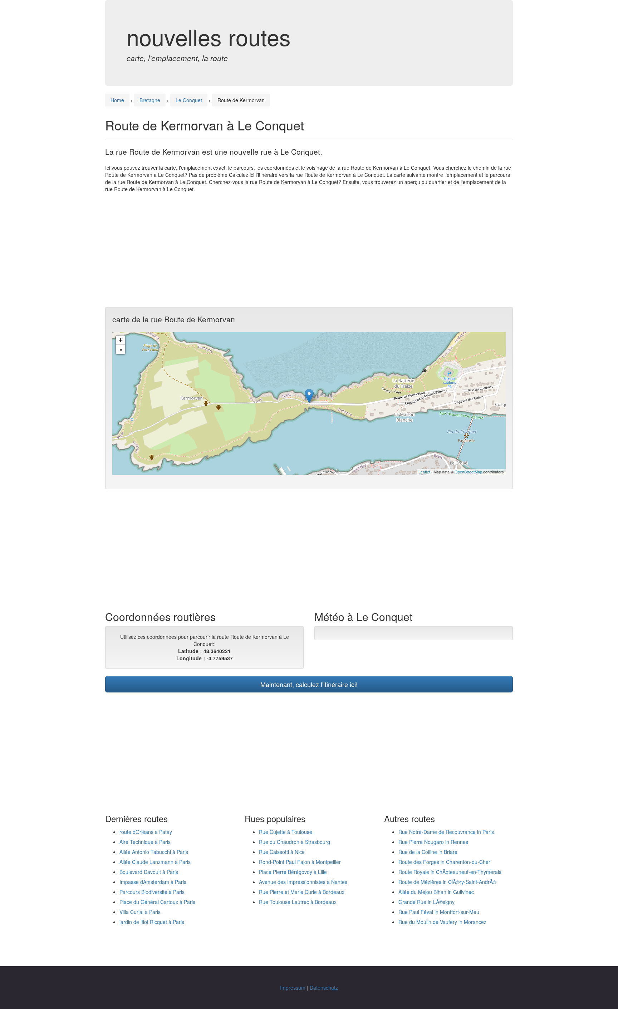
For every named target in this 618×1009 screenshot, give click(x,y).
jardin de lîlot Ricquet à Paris (151, 921)
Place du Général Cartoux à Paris (157, 901)
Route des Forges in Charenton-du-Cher (444, 861)
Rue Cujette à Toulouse (285, 831)
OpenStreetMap (468, 471)
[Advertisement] (309, 250)
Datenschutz (324, 987)
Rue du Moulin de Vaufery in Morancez (442, 921)
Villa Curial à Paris (140, 911)
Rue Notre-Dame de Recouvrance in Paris (446, 831)
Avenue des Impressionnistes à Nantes (303, 881)
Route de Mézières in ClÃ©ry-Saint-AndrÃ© (447, 881)
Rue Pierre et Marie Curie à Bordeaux (301, 891)
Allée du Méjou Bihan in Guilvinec (436, 891)
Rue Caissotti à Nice (282, 851)
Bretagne (149, 100)
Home (117, 100)
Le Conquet (189, 100)
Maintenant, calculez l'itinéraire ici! (309, 684)
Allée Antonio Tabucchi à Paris (153, 851)
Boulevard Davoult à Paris (148, 871)
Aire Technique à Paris (145, 841)
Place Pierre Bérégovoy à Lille (293, 871)
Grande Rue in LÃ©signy (426, 901)
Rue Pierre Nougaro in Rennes (433, 841)
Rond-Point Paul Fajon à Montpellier (300, 861)
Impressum (292, 987)
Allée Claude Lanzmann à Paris (155, 861)
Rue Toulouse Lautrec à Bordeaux (298, 901)
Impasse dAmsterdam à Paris (152, 881)
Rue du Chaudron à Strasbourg (294, 841)
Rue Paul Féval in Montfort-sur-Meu (438, 911)
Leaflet (424, 471)
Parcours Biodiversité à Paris (152, 891)
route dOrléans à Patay (145, 831)
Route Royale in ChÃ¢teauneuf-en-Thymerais (449, 871)
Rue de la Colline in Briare (427, 851)
